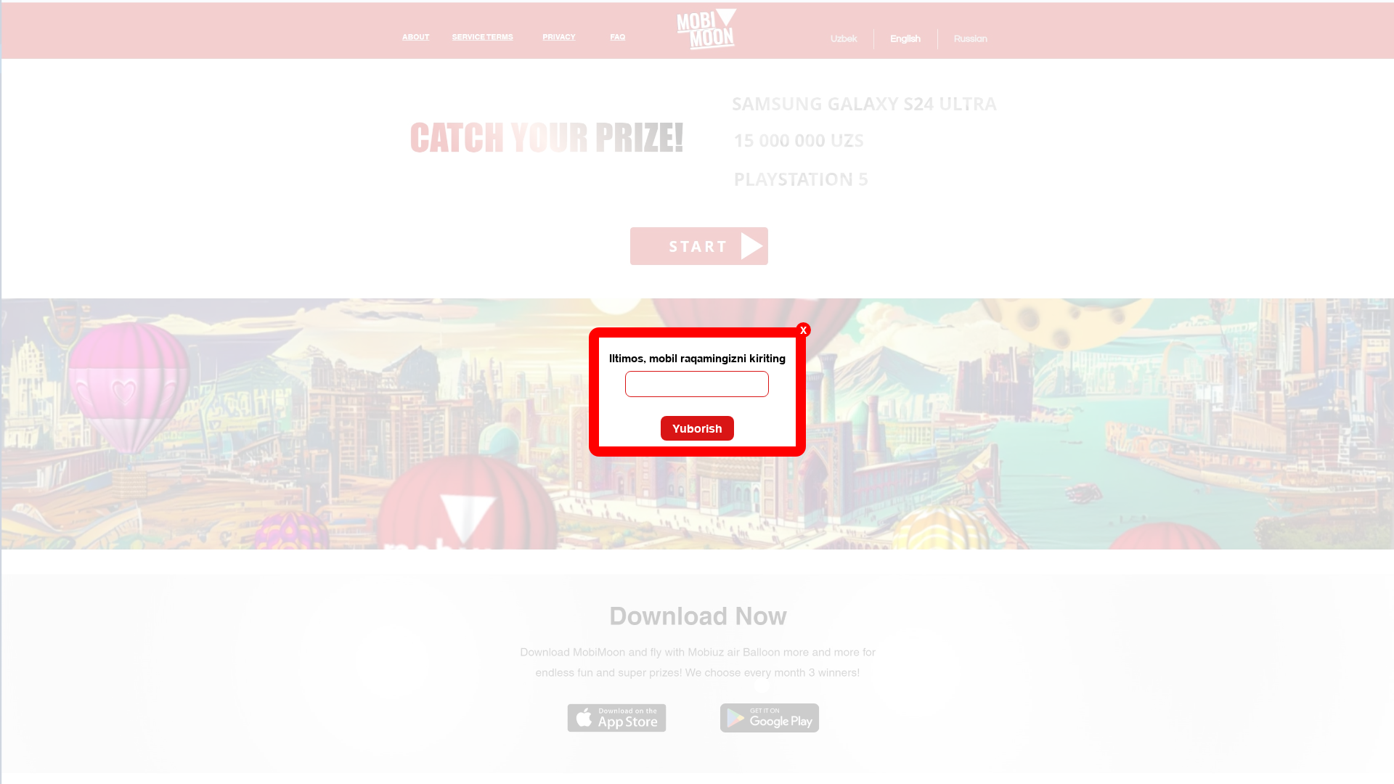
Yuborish (697, 428)
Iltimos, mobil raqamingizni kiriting (697, 358)
